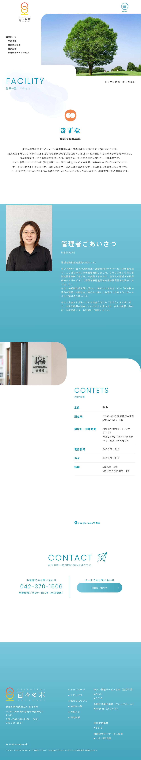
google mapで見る (89, 522)
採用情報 (75, 717)
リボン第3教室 (103, 738)
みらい (99, 694)
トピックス (76, 695)
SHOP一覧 (76, 706)
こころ (99, 698)
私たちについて (78, 700)
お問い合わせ (99, 587)
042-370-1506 (41, 586)
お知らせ (75, 712)
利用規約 (80, 750)
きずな (99, 727)
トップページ (77, 689)
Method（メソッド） (107, 708)
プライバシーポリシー (66, 750)
